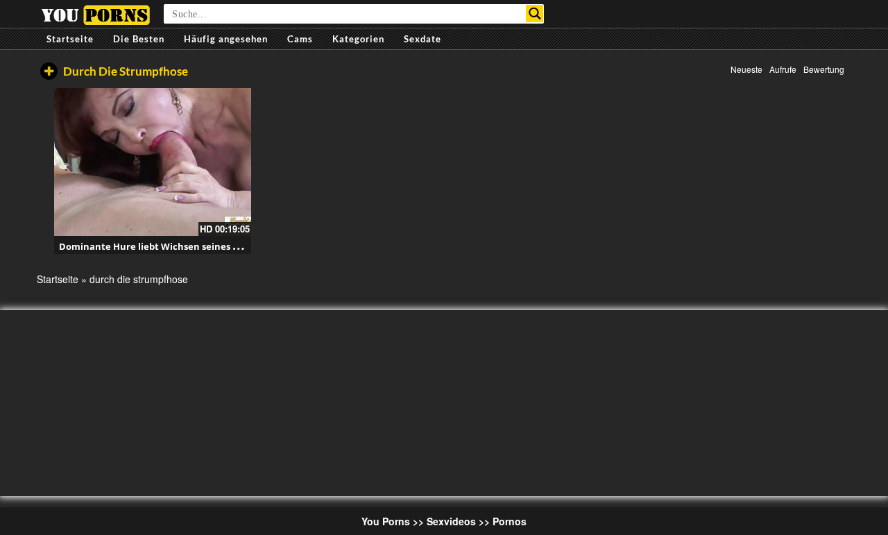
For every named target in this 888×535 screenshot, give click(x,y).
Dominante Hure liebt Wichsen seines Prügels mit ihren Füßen (200, 246)
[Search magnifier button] (534, 13)
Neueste (746, 69)
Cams (300, 38)
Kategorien (358, 38)
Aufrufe (782, 69)
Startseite (70, 38)
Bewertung (823, 69)
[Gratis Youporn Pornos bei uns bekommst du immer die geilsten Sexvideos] (95, 13)
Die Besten (138, 38)
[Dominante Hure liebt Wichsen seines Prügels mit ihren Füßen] (152, 162)
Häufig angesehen (226, 38)
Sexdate (422, 38)
